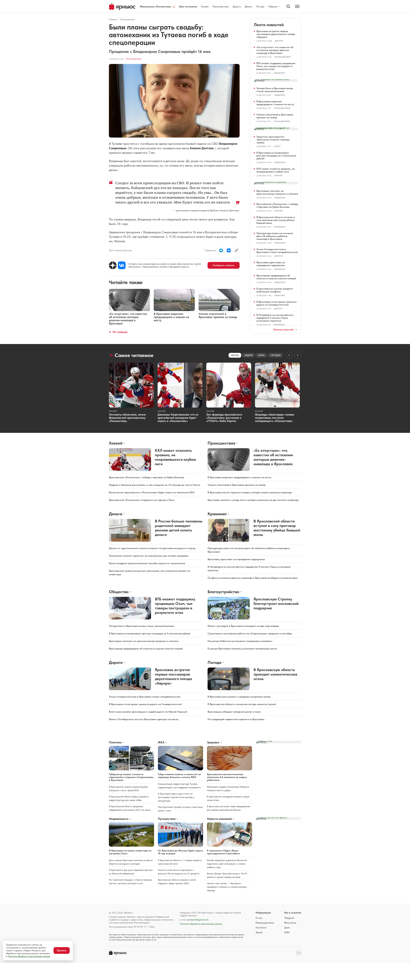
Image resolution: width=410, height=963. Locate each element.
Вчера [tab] (261, 355)
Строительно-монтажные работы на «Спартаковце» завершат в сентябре (250, 633)
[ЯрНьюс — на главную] (122, 6)
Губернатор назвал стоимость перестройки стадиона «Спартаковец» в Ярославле (131, 777)
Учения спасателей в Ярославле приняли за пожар (274, 116)
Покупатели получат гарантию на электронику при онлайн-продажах (148, 555)
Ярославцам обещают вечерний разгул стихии (234, 711)
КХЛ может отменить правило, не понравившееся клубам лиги (275, 170)
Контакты (261, 927)
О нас (259, 917)
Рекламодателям (265, 922)
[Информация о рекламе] (296, 81)
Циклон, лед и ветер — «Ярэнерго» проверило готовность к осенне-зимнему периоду (227, 887)
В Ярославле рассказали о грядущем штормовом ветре (239, 696)
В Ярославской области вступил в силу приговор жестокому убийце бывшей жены (275, 220)
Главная (113, 19)
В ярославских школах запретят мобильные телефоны (274, 290)
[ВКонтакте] (122, 265)
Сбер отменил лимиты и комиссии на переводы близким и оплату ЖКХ (179, 776)
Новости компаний (219, 818)
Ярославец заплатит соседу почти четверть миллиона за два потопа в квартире (253, 499)
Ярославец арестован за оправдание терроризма (270, 264)
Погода (260, 6)
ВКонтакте (290, 922)
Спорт (277, 146)
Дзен (287, 927)
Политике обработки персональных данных (29, 956)
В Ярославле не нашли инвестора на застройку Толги (130, 852)
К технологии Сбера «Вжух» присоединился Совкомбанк (223, 852)
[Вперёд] (297, 355)
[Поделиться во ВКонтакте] (229, 250)
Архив (259, 932)
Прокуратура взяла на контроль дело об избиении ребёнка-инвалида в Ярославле (274, 236)
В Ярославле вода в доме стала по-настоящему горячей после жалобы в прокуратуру (176, 797)
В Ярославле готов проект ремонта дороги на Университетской (276, 303)
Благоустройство (223, 591)
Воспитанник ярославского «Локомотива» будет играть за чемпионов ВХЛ (151, 492)
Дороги (237, 6)
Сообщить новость (223, 265)
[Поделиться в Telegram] (221, 250)
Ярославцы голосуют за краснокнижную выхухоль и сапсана (277, 192)
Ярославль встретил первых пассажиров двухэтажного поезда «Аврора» (275, 34)
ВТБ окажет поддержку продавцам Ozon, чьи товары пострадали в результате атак (275, 66)
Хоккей (205, 6)
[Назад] (289, 355)
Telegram (289, 917)
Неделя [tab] (248, 355)
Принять (61, 950)
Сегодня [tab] (276, 355)
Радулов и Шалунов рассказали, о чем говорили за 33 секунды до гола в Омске (154, 484)
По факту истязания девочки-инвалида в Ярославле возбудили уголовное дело (253, 577)
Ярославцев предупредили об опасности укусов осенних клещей (276, 277)
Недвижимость (119, 818)
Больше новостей (284, 329)
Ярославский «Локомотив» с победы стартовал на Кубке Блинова (277, 205)
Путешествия (166, 818)
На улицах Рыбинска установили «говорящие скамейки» (240, 641)
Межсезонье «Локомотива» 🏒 (157, 6)
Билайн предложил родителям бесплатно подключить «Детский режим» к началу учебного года (227, 864)
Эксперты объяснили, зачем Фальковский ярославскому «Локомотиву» (127, 418)
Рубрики (272, 6)
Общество (279, 73)
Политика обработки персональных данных (201, 924)
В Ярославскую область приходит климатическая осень (275, 674)
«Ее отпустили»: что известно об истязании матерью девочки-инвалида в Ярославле (274, 50)
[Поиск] (288, 6)
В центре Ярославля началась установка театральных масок (242, 648)
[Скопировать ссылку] (236, 250)
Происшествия (220, 6)
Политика (115, 742)
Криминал (279, 227)
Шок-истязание (188, 6)
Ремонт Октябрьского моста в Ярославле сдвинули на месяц (143, 719)
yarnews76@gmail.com (198, 919)
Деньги (248, 6)
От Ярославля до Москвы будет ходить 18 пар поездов (180, 852)
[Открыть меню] (297, 6)
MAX (287, 932)
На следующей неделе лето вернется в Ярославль (236, 719)
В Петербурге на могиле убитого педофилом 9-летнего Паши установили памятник (274, 317)
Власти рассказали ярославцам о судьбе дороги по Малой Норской (148, 711)
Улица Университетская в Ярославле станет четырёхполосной (277, 251)
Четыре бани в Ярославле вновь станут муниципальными (274, 90)
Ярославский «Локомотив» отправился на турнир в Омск (142, 499)
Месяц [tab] (235, 355)
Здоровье (213, 742)
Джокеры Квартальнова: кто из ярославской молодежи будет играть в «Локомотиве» (178, 418)
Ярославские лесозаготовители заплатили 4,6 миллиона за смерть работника (227, 777)
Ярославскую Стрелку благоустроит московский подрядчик (276, 603)
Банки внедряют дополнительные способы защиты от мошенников (147, 563)
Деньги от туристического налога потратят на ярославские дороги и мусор (152, 548)
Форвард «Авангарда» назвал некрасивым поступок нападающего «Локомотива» (274, 418)
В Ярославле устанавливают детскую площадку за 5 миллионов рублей (276, 155)
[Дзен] (113, 265)
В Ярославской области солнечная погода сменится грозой (242, 704)
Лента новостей (269, 24)
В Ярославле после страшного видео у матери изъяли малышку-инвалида (250, 492)
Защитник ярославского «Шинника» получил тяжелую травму (273, 139)
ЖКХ (161, 742)
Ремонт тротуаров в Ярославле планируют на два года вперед (243, 625)
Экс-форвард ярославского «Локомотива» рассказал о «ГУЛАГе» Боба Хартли (224, 418)
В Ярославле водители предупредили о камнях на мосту (275, 103)
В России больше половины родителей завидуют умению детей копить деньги (178, 528)
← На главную (118, 332)
